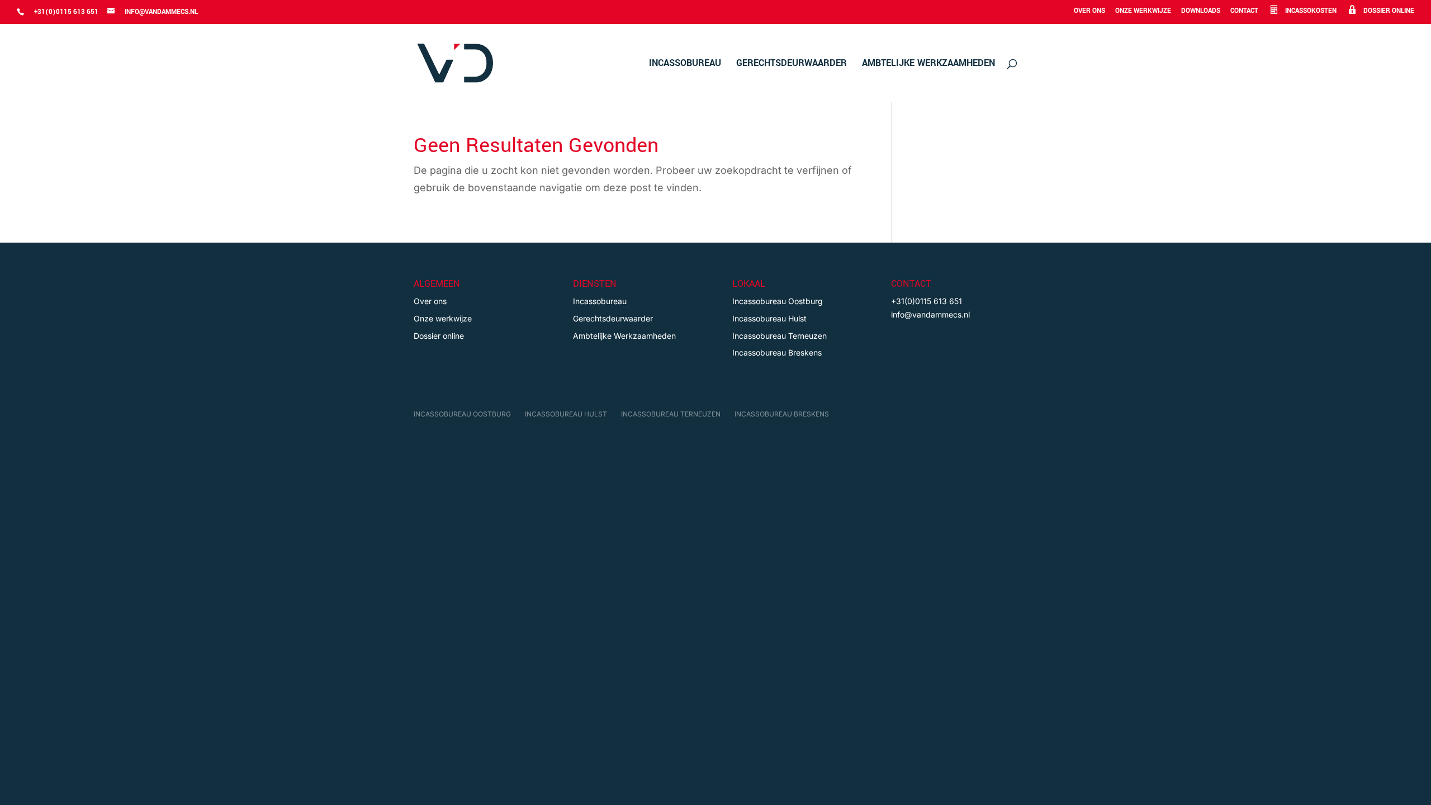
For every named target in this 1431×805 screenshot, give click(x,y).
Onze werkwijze (1143, 11)
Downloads (1200, 11)
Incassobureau (685, 64)
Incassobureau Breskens (777, 352)
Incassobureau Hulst (769, 318)
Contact (1244, 11)
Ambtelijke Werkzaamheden (928, 64)
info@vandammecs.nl (930, 314)
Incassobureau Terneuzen (779, 335)
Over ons (1089, 11)
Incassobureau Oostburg (777, 301)
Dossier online (439, 335)
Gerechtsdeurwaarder (791, 64)
